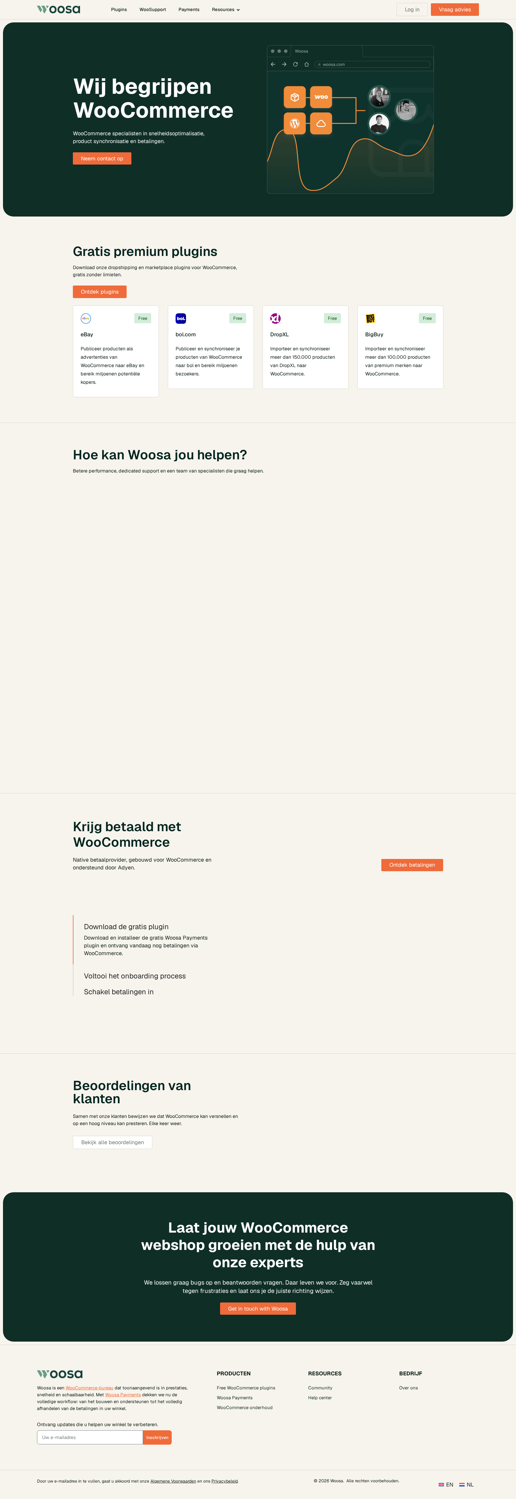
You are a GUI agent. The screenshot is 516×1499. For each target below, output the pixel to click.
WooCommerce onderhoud (245, 1407)
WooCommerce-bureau (89, 1387)
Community (320, 1387)
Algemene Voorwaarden (173, 1480)
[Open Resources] (238, 9)
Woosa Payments (123, 1394)
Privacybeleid (224, 1480)
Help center (320, 1397)
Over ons (408, 1387)
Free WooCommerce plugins (246, 1387)
